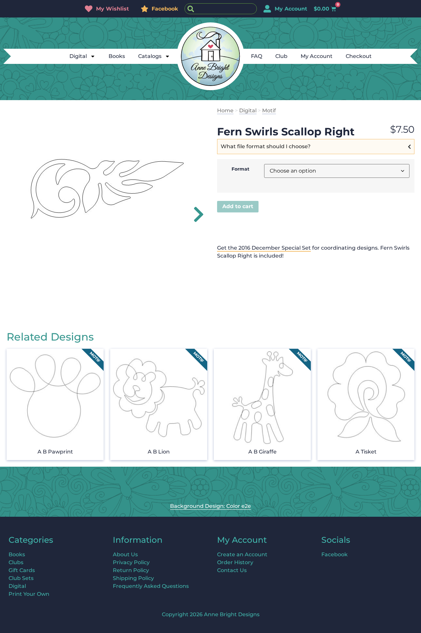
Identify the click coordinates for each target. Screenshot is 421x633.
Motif (269, 110)
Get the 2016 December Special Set (264, 248)
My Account (317, 56)
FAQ (256, 56)
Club (281, 56)
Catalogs (149, 56)
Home (225, 110)
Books (117, 56)
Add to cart (237, 206)
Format (240, 169)
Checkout (359, 56)
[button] (195, 214)
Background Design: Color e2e (210, 506)
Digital (78, 56)
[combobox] (221, 8)
